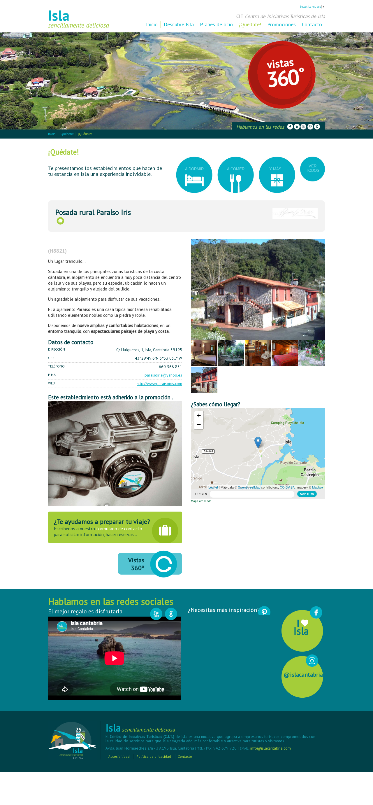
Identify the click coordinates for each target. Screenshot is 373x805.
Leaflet (213, 487)
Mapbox (317, 487)
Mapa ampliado (201, 501)
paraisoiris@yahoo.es (163, 375)
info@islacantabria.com (270, 748)
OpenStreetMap (249, 487)
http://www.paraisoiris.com (159, 383)
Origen (201, 494)
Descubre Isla (179, 24)
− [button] (199, 424)
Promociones (281, 24)
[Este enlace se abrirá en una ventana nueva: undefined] (290, 127)
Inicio (152, 24)
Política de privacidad (153, 756)
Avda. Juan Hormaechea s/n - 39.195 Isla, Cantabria (150, 748)
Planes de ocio (216, 24)
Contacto (312, 24)
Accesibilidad (119, 756)
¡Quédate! (250, 24)
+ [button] (199, 415)
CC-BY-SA (287, 487)
